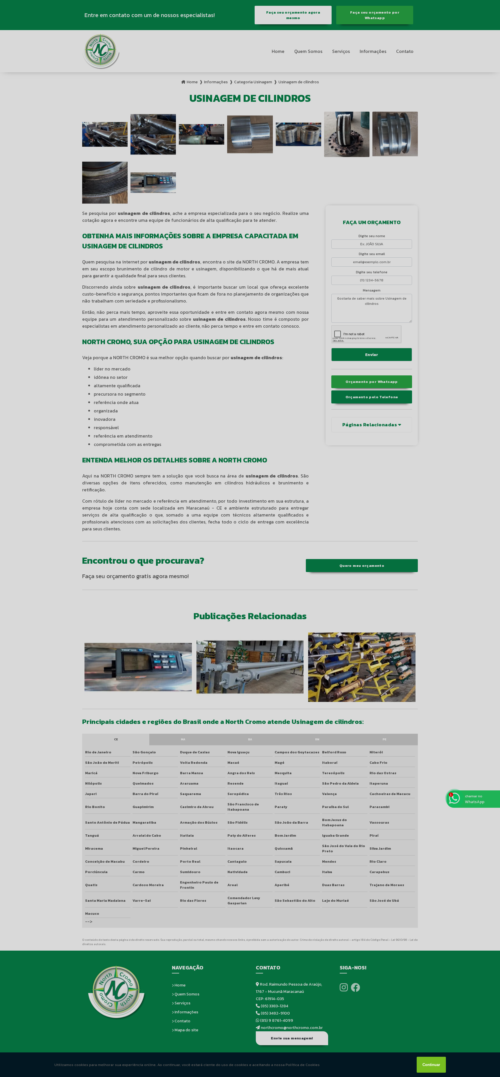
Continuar (431, 1065)
